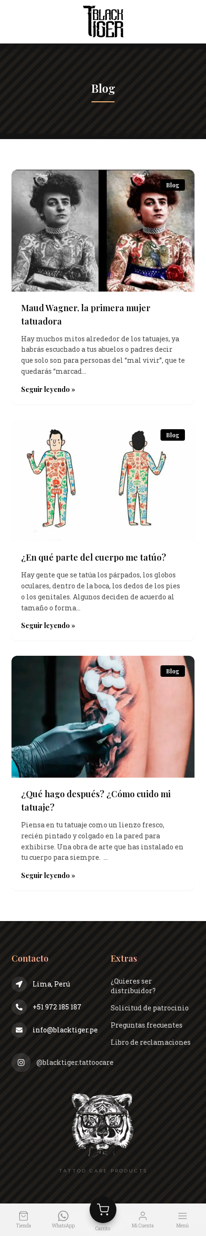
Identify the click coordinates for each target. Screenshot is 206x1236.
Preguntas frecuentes (147, 1025)
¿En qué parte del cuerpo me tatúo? (94, 557)
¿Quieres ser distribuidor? (133, 985)
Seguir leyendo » (48, 389)
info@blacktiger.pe (64, 1029)
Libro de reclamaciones (151, 1042)
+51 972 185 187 (57, 1006)
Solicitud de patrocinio (150, 1007)
